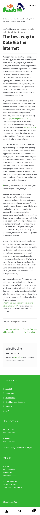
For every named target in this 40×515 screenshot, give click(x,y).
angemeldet (18, 357)
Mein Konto (6, 511)
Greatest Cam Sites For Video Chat (30, 330)
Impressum (10, 393)
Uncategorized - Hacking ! (22, 19)
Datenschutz (10, 397)
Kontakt (9, 389)
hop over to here (29, 127)
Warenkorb (31, 509)
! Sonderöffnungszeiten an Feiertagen (17, 447)
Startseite (8, 19)
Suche (20, 511)
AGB (7, 411)
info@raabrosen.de (14, 487)
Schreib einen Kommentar (17, 32)
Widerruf (9, 406)
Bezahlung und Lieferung (15, 402)
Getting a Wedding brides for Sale (11, 330)
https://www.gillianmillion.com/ (19, 118)
